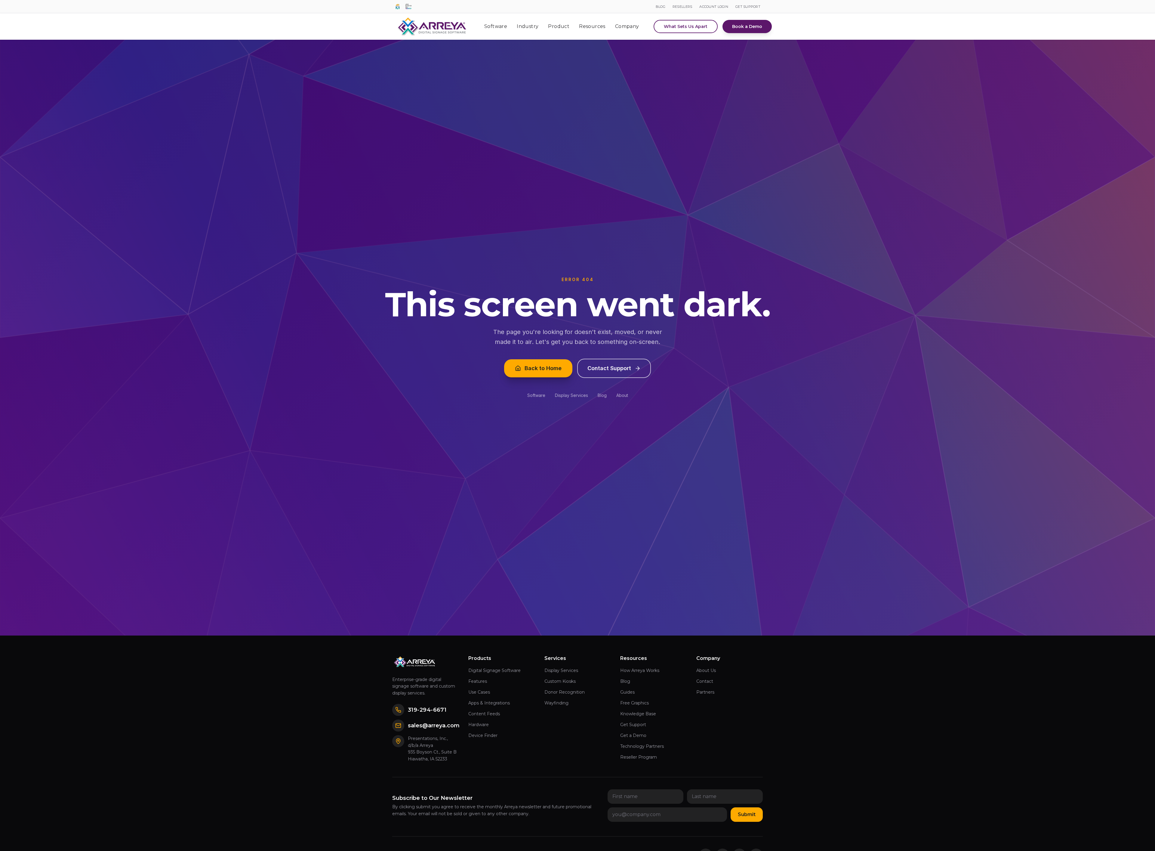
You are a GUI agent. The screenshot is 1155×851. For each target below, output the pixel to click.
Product (558, 26)
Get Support (633, 724)
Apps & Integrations (489, 703)
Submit (747, 814)
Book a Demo (747, 26)
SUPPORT (747, 7)
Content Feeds (484, 713)
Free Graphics (634, 703)
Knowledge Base (638, 713)
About (622, 395)
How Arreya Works (639, 670)
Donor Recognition (564, 692)
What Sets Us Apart (685, 26)
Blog (602, 395)
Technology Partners (642, 746)
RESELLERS (682, 7)
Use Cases (479, 692)
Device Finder (482, 735)
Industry (527, 26)
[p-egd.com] (398, 7)
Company (627, 26)
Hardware (478, 724)
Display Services (571, 395)
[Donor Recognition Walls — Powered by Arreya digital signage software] (408, 7)
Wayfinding (556, 703)
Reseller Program (638, 757)
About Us (706, 670)
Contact (704, 681)
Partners (705, 692)
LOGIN (713, 7)
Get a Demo (633, 735)
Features (477, 681)
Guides (627, 692)
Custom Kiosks (560, 681)
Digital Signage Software (494, 670)
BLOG (660, 7)
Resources (592, 26)
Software (495, 26)
